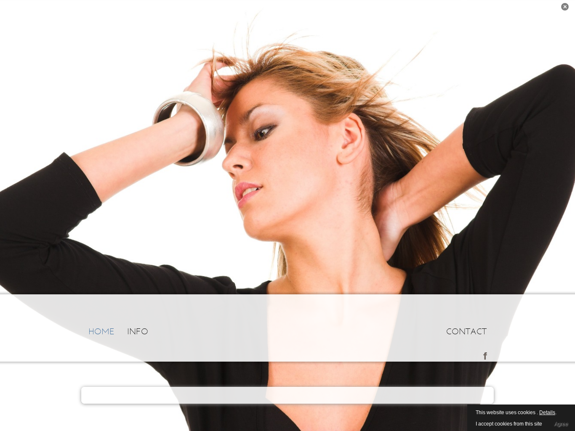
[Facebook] (485, 355)
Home (101, 331)
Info (137, 331)
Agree (561, 424)
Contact (466, 331)
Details (547, 412)
